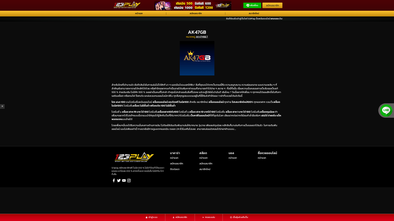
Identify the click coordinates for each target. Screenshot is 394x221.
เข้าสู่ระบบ (152, 217)
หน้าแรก (139, 13)
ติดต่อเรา (175, 169)
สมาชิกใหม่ (254, 13)
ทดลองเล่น (210, 217)
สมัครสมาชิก (272, 5)
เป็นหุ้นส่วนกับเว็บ (240, 217)
